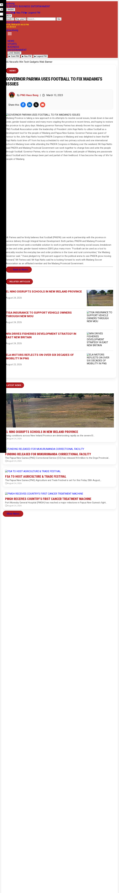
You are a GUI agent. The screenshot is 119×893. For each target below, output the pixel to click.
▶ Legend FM (32, 12)
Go (59, 19)
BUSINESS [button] (24, 6)
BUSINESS (13, 46)
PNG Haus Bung (29, 95)
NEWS (10, 41)
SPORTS (12, 44)
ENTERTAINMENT (17, 49)
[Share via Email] (42, 104)
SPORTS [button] (13, 6)
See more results (10, 22)
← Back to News (19, 269)
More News (13, 513)
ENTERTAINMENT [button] (40, 6)
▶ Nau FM (19, 12)
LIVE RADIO (8, 9)
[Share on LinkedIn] (29, 104)
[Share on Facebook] (23, 104)
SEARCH (6, 16)
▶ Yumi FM (7, 12)
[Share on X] (36, 104)
